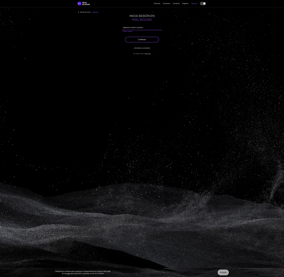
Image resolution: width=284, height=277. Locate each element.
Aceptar (223, 272)
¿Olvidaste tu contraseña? (142, 48)
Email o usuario (127, 31)
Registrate (147, 53)
